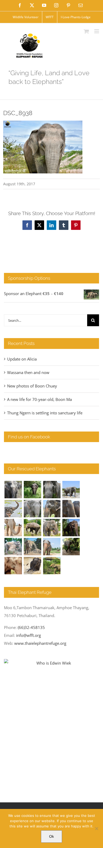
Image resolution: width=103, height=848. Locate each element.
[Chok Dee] (32, 546)
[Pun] (52, 546)
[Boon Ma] (52, 489)
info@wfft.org (28, 635)
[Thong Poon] (13, 527)
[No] (96, 828)
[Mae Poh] (71, 489)
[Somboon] (52, 565)
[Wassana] (13, 546)
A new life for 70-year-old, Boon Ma (39, 399)
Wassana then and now (28, 372)
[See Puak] (13, 565)
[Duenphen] (71, 546)
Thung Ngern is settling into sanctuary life (44, 412)
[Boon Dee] (32, 527)
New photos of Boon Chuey (32, 386)
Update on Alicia (22, 359)
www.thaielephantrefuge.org (40, 643)
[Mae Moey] (13, 489)
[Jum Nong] (52, 527)
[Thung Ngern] (32, 489)
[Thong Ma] (71, 508)
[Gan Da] (32, 508)
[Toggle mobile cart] (86, 31)
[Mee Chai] (52, 508)
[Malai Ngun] (71, 527)
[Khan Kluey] (32, 565)
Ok (51, 836)
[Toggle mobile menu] (97, 31)
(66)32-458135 (31, 627)
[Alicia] (13, 508)
